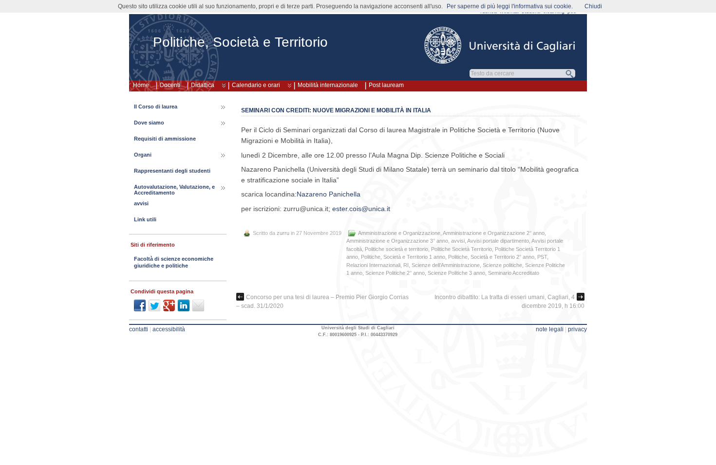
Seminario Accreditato (513, 273)
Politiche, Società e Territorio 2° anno (491, 257)
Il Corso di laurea (155, 106)
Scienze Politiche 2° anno (395, 273)
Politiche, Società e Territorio (240, 42)
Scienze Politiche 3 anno (456, 273)
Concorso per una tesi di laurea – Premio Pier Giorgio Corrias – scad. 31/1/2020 (322, 301)
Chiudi (593, 6)
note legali (550, 329)
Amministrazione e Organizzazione (399, 233)
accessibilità (168, 329)
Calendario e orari (256, 85)
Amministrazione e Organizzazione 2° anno (494, 233)
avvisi (458, 241)
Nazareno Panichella (328, 194)
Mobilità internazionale (328, 85)
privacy (577, 329)
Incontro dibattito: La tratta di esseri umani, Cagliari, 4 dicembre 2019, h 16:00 (509, 301)
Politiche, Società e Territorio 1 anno (403, 257)
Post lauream (386, 85)
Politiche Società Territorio (461, 249)
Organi (142, 155)
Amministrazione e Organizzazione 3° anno (397, 241)
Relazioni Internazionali (373, 265)
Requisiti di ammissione (165, 139)
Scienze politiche (502, 265)
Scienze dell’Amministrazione (446, 265)
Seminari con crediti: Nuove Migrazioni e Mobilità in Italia (336, 110)
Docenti (170, 85)
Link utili (145, 219)
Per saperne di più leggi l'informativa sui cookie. (510, 6)
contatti (138, 329)
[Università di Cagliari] (500, 45)
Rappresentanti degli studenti (172, 171)
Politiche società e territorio (396, 249)
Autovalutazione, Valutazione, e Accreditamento (174, 190)
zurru (283, 233)
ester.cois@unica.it (361, 209)
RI (406, 265)
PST (542, 257)
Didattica (202, 85)
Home (141, 85)
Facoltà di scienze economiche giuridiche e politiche (173, 262)
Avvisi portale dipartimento (498, 241)
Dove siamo (149, 122)
